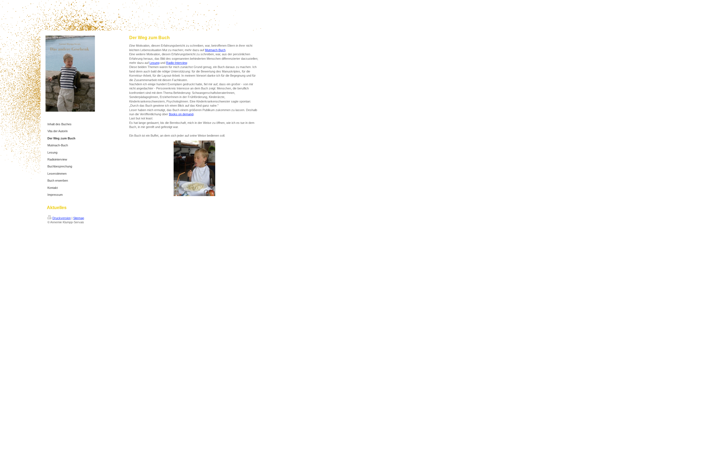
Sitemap (78, 218)
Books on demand (181, 114)
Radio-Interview (176, 62)
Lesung (154, 62)
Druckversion (61, 218)
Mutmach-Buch (215, 50)
